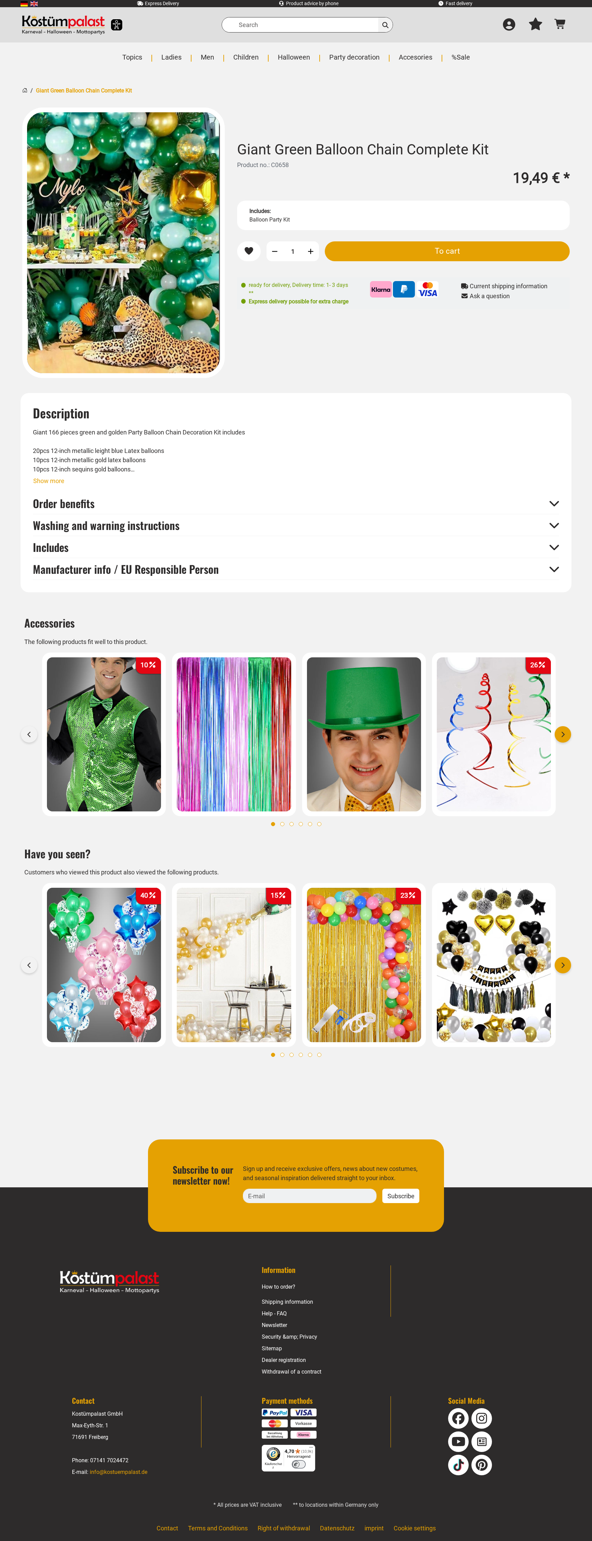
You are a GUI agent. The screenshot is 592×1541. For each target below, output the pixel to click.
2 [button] (282, 824)
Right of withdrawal (284, 1528)
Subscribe (401, 1196)
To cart (447, 251)
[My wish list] (535, 25)
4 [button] (301, 824)
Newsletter (274, 1325)
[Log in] (509, 25)
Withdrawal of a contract (291, 1371)
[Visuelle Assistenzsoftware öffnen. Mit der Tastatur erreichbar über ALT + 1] (112, 25)
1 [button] (273, 824)
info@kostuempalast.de (118, 1472)
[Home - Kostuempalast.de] (109, 1281)
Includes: (260, 211)
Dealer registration (284, 1360)
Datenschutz (337, 1528)
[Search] (385, 24)
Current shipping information (507, 286)
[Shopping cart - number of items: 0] (560, 25)
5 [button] (310, 824)
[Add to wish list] (249, 251)
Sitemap (272, 1348)
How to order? (278, 1287)
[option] (123, 242)
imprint (374, 1528)
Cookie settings (415, 1528)
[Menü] (311, 1449)
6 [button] (319, 824)
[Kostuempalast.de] (63, 25)
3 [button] (291, 824)
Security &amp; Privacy (289, 1337)
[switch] (299, 1464)
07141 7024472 (109, 1460)
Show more (48, 480)
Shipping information (287, 1302)
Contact (167, 1528)
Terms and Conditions (218, 1528)
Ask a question (489, 296)
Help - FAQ (274, 1313)
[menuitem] (24, 3)
